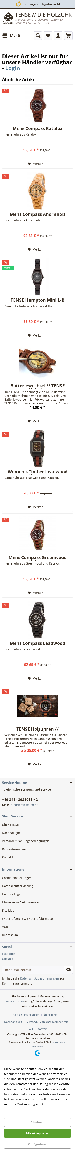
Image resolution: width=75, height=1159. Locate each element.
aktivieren (37, 1045)
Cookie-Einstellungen (17, 878)
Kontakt (7, 857)
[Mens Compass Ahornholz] (37, 191)
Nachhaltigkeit (12, 833)
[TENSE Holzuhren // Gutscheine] (37, 706)
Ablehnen (37, 1122)
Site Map (8, 910)
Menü (15, 35)
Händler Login (12, 894)
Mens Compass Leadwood (37, 643)
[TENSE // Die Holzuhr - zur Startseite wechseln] (37, 19)
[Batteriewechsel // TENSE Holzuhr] (37, 363)
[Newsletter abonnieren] (68, 970)
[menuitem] (11, 35)
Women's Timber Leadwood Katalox (38, 472)
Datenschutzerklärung (17, 886)
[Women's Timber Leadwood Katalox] (37, 448)
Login (12, 68)
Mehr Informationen (18, 1109)
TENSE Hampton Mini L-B (37, 300)
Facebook (8, 954)
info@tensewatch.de (24, 805)
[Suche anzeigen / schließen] (38, 35)
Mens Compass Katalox (37, 128)
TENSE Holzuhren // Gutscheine (37, 729)
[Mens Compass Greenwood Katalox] (37, 534)
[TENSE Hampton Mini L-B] (37, 277)
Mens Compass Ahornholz (37, 214)
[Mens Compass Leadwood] (37, 620)
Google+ (7, 959)
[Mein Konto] (58, 35)
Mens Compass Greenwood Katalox (38, 558)
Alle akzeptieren (37, 1133)
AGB (5, 927)
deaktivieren (58, 1042)
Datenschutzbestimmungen (39, 978)
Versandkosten (15, 1001)
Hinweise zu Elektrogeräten (21, 902)
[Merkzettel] (48, 35)
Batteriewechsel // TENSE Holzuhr (37, 386)
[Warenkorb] (68, 35)
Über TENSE (10, 825)
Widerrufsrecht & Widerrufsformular (27, 919)
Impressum (10, 935)
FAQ (30, 1029)
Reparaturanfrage (14, 849)
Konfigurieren (38, 1144)
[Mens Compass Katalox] (37, 105)
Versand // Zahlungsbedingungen (25, 841)
